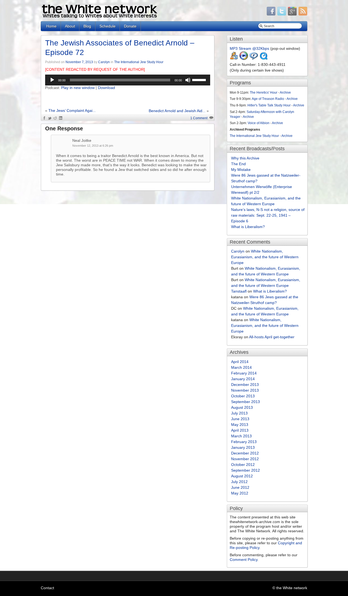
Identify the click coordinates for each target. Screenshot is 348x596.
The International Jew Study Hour (138, 62)
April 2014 (239, 362)
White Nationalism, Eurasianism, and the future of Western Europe (265, 257)
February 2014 (244, 373)
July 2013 (239, 413)
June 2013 (240, 419)
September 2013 (245, 402)
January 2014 (243, 379)
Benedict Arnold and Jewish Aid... (177, 111)
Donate (130, 26)
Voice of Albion (258, 123)
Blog (87, 26)
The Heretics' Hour (263, 92)
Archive (285, 92)
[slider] (199, 79)
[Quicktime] (263, 59)
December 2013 (245, 384)
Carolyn (104, 62)
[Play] (52, 80)
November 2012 (245, 459)
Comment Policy (243, 559)
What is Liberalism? (248, 227)
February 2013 (244, 442)
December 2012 (245, 453)
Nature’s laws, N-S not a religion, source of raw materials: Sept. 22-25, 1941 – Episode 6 (267, 215)
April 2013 (239, 430)
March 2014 (241, 367)
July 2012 (239, 482)
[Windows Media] (244, 59)
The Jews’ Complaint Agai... (72, 110)
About (70, 26)
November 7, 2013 (79, 62)
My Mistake (241, 169)
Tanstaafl (239, 291)
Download (106, 87)
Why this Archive (245, 158)
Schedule (108, 26)
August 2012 (242, 476)
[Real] (253, 59)
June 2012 (240, 487)
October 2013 (243, 396)
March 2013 (241, 436)
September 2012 (245, 470)
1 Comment (198, 118)
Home (51, 26)
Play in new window (78, 87)
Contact (47, 588)
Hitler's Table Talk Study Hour (269, 105)
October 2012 (243, 464)
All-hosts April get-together (271, 337)
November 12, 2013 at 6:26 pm (92, 145)
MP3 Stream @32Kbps (249, 48)
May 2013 (239, 424)
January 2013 (243, 447)
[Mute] (188, 80)
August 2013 (242, 407)
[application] (127, 80)
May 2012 (239, 493)
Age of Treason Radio (268, 99)
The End (238, 164)
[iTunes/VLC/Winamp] (234, 59)
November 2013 (245, 390)
